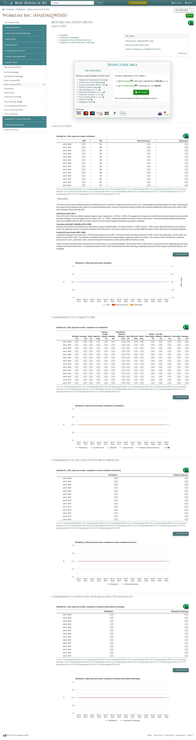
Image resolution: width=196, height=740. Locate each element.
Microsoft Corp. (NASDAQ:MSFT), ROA (139, 41)
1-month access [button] (128, 86)
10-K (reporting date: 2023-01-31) (142, 189)
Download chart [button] (181, 254)
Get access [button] (142, 92)
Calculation (64, 35)
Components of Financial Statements (18, 119)
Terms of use (158, 735)
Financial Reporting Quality (14, 125)
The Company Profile (11, 22)
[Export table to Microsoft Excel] (186, 136)
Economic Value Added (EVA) (15, 57)
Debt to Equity (9, 93)
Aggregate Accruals (86, 102)
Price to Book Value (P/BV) (13, 110)
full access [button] (126, 81)
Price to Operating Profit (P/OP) (15, 106)
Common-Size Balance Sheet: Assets (92, 85)
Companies (10, 9)
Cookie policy (180, 735)
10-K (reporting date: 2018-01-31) (125, 191)
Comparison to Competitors (69, 38)
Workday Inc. (21, 9)
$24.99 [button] (189, 16)
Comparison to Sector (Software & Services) (75, 40)
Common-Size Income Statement (91, 82)
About (149, 735)
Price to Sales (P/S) (11, 114)
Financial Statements (12, 27)
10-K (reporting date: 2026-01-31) (74, 189)
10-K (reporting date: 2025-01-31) (97, 189)
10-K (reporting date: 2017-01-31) (148, 191)
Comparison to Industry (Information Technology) (77, 42)
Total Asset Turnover (11, 97)
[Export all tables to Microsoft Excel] (191, 22)
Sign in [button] (189, 3)
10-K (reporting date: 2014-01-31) (87, 194)
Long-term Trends (11, 62)
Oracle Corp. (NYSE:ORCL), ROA (137, 45)
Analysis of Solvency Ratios (89, 87)
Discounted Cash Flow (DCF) (15, 51)
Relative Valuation (11, 45)
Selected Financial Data (12, 67)
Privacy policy (169, 735)
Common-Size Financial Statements (17, 33)
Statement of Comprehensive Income (92, 80)
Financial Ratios (10, 39)
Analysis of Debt (85, 99)
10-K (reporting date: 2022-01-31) (165, 189)
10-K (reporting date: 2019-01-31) (103, 191)
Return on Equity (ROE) (12, 80)
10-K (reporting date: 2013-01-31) (109, 194)
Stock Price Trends (11, 130)
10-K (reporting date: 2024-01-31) (119, 189)
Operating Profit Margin (12, 76)
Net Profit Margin (10, 72)
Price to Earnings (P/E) (12, 102)
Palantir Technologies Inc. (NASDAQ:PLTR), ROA (142, 49)
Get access (177, 3)
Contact (190, 735)
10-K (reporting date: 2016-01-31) (171, 191)
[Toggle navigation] (5, 3)
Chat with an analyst (138, 3)
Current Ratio (8, 89)
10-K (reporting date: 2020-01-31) (80, 191)
